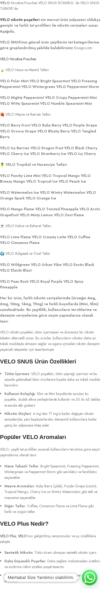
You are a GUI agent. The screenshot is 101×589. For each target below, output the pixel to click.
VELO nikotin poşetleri (20, 19)
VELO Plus (14, 523)
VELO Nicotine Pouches (18, 59)
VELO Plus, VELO (13, 536)
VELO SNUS (10, 42)
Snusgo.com (83, 47)
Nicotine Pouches (19, 2)
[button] (89, 577)
